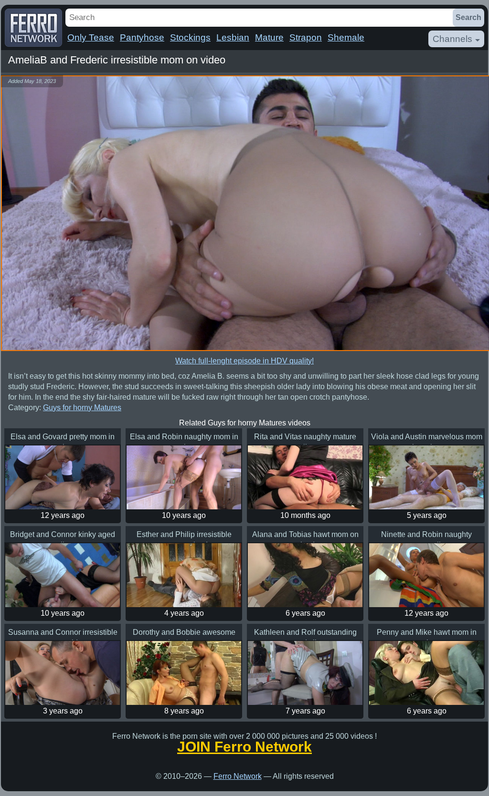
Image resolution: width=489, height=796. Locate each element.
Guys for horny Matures (82, 407)
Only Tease (90, 37)
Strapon (305, 37)
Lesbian (232, 37)
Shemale (346, 37)
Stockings (190, 37)
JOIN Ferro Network (244, 747)
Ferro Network (237, 776)
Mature (269, 37)
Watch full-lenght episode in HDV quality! (244, 361)
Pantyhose (142, 37)
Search (468, 17)
